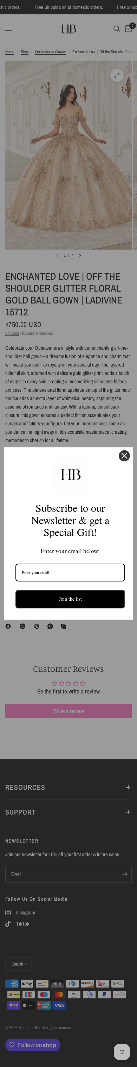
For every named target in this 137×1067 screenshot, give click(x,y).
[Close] (124, 455)
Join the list (70, 598)
